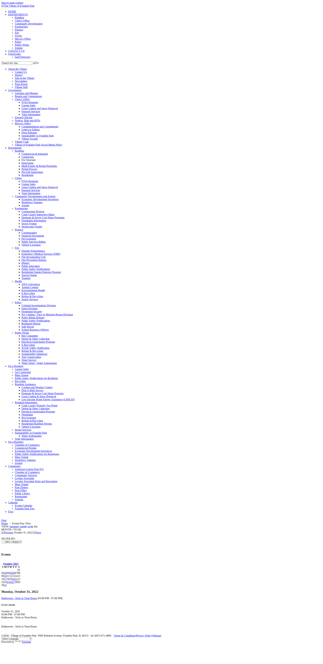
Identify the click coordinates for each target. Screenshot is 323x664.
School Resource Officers (35, 329)
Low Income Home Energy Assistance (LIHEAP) (48, 399)
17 (5, 579)
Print (3, 520)
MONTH (6, 529)
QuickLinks (14, 54)
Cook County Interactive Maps (38, 214)
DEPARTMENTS (18, 14)
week (30, 526)
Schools (19, 499)
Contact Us (21, 72)
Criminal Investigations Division (39, 305)
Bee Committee (30, 335)
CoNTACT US (16, 51)
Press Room (21, 84)
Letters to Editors (31, 129)
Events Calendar (23, 505)
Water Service (29, 360)
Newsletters (21, 81)
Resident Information (26, 402)
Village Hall (21, 87)
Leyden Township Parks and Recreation (36, 481)
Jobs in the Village (24, 78)
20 (13, 579)
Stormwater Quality (32, 226)
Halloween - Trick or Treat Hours (19, 598)
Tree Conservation (31, 357)
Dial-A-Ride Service (32, 390)
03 (5, 573)
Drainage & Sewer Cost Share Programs (43, 217)
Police (18, 41)
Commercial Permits (25, 448)
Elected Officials (23, 117)
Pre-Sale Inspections (32, 172)
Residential (27, 175)
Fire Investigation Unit (33, 257)
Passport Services (31, 111)
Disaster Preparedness (33, 250)
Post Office (21, 490)
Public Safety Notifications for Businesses (37, 454)
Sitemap (157, 635)
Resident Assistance (25, 384)
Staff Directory (23, 57)
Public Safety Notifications (36, 269)
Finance (19, 29)
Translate (26, 641)
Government (14, 90)
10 (5, 576)
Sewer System (29, 223)
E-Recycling (28, 293)
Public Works (22, 44)
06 (13, 573)
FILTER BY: (8, 538)
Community (14, 466)
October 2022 (11, 563)
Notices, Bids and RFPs (27, 120)
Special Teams (29, 275)
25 (8, 582)
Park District (21, 487)
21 (16, 579)
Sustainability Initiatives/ (34, 354)
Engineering (21, 26)
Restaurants (21, 496)
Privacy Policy (144, 635)
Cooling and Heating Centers (37, 387)
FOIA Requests (30, 102)
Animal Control (30, 287)
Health (18, 35)
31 (5, 585)
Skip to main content (12, 2)
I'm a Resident (15, 366)
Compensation (29, 232)
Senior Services (30, 299)
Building (19, 17)
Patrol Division (30, 308)
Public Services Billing (34, 241)
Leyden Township (24, 478)
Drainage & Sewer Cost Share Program (42, 393)
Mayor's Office (23, 38)
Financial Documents (33, 235)
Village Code (22, 141)
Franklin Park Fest (24, 508)
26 (10, 582)
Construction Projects (33, 211)
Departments (15, 147)
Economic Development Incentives (40, 199)
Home (4, 523)
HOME (12, 11)
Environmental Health (33, 290)
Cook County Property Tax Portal (39, 405)
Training (26, 278)
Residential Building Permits (37, 423)
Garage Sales (28, 105)
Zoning (19, 47)
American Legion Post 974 (29, 469)
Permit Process (29, 169)
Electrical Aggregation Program (38, 341)
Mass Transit (21, 375)
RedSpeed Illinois (31, 323)
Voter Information (31, 114)
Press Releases (29, 132)
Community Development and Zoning (35, 196)
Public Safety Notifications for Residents (36, 378)
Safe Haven (28, 326)
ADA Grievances (31, 284)
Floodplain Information (34, 220)
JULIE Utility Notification (35, 347)
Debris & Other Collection (36, 338)
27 (13, 582)
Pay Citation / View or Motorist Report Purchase (47, 314)
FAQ (10, 511)
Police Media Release (33, 317)
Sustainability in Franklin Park (38, 135)
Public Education (31, 266)
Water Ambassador (32, 435)
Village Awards (30, 138)
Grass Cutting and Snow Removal (40, 108)
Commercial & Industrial (35, 153)
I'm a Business (15, 441)
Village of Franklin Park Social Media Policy (38, 144)
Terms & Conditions (124, 635)
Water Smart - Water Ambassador (39, 363)
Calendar (13, 502)
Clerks (18, 178)
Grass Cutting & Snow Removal (39, 396)
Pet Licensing (29, 238)
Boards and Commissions (28, 96)
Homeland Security (32, 311)
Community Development (28, 23)
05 (10, 573)
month (23, 526)
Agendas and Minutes (26, 93)
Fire (17, 32)
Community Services (26, 475)
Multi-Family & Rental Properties (39, 166)
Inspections (27, 163)
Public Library (22, 493)
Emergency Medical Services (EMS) (41, 253)
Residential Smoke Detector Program (41, 272)
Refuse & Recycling (32, 296)
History (19, 75)
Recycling (20, 381)
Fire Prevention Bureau (34, 260)
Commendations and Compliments (40, 126)
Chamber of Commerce (27, 445)
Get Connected (23, 372)
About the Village (17, 69)
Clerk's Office (22, 20)
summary (14, 526)
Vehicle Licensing (31, 244)
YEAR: (17, 529)
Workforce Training (32, 202)
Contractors (28, 156)
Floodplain (27, 414)
